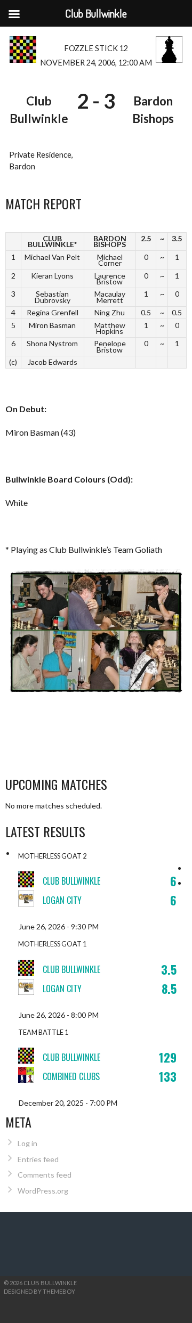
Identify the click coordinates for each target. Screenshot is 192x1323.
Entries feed (38, 1159)
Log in (27, 1143)
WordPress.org (43, 1190)
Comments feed (44, 1174)
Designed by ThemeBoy (39, 1291)
